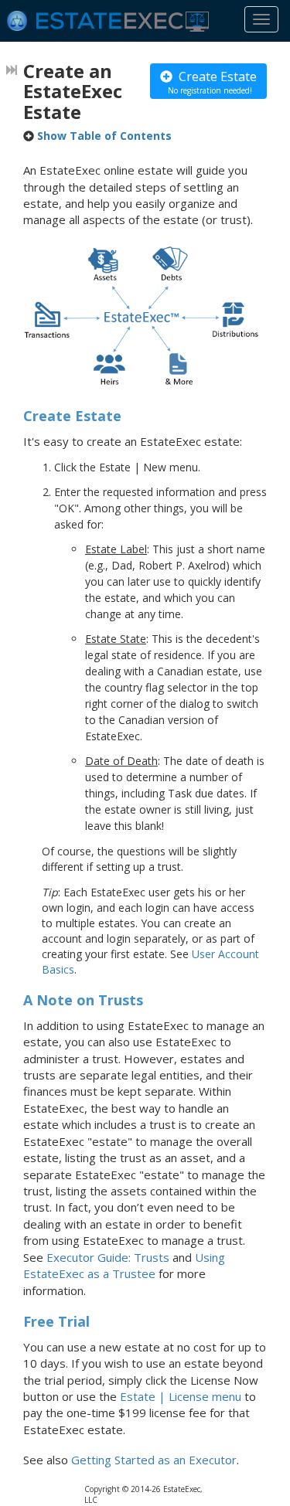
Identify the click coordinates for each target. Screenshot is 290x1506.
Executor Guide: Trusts (107, 1257)
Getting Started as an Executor (154, 1459)
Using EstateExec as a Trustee (124, 1265)
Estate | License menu (180, 1396)
